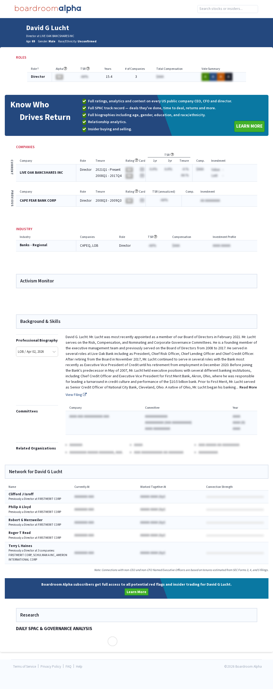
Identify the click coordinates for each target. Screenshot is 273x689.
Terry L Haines (20, 546)
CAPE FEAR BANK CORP (38, 200)
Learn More (249, 126)
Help (79, 666)
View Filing (74, 394)
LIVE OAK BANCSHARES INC (41, 173)
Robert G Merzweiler (25, 520)
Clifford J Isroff (21, 494)
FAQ (68, 666)
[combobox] (227, 9)
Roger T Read (20, 533)
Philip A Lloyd (20, 507)
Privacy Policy (51, 666)
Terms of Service (24, 666)
